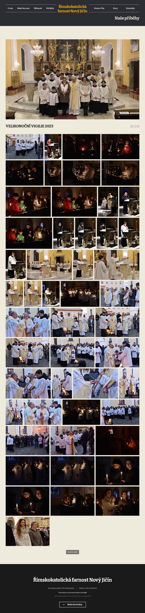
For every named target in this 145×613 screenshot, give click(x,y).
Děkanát (38, 8)
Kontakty (130, 8)
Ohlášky (50, 8)
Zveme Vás (99, 8)
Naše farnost (23, 8)
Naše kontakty (74, 604)
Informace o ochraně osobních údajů (72, 592)
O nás (10, 8)
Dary (115, 8)
